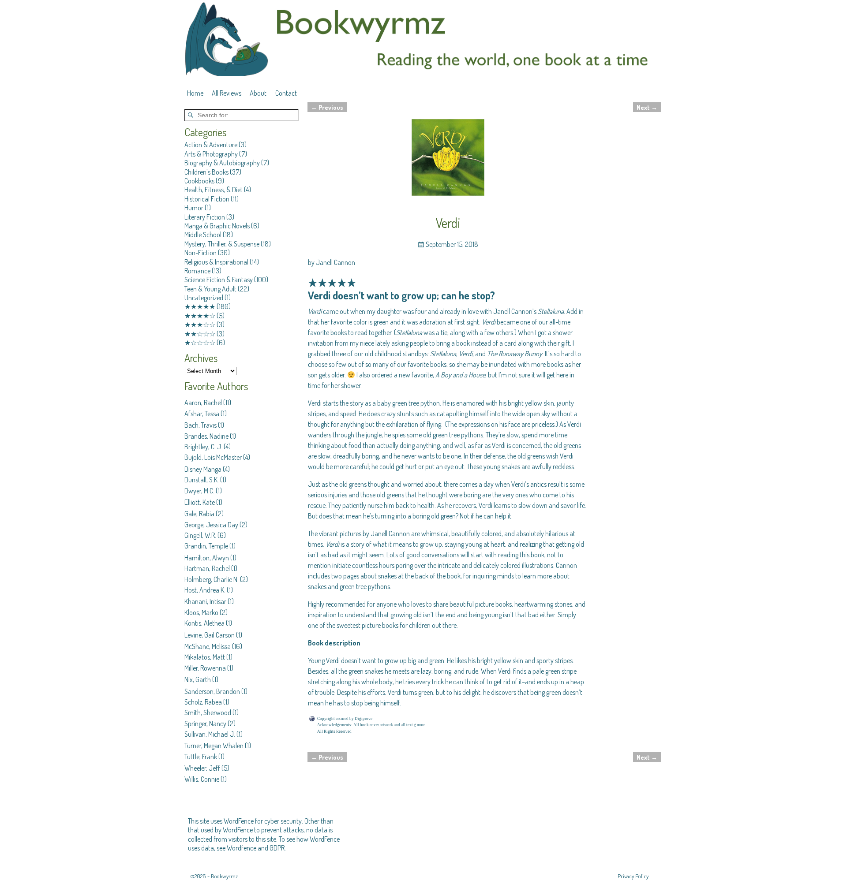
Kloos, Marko (201, 612)
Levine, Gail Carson (209, 634)
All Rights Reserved (334, 731)
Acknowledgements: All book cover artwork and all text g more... (372, 725)
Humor (193, 207)
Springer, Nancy (205, 723)
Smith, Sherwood (207, 712)
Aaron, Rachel (203, 402)
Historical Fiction (206, 198)
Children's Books (206, 172)
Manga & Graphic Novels (217, 225)
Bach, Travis (200, 425)
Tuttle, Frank (200, 756)
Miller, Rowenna (205, 668)
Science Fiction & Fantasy (218, 279)
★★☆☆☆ (199, 333)
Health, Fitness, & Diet (213, 189)
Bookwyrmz (224, 876)
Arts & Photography (211, 153)
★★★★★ (199, 306)
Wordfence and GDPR (256, 847)
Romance (197, 270)
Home (195, 93)
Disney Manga (202, 469)
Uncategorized (203, 297)
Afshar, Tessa (201, 413)
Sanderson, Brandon (212, 691)
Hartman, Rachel (207, 568)
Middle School (202, 234)
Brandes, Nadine (206, 436)
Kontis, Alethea (204, 623)
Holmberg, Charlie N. (211, 579)
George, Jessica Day (211, 524)
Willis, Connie (201, 779)
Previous (327, 107)
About (258, 93)
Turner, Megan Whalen (214, 745)
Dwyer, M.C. (199, 490)
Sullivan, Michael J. (209, 734)
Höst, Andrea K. (204, 590)
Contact (286, 93)
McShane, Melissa (207, 646)
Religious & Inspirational (216, 261)
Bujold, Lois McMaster (213, 457)
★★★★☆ (199, 315)
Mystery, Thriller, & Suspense (221, 243)
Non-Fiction (200, 252)
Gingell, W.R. (200, 535)
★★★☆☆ (199, 324)
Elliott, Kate (199, 502)
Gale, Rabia (199, 513)
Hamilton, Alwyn (206, 557)
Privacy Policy (633, 876)
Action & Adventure (210, 144)
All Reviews (226, 93)
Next (647, 107)
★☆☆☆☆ (199, 342)
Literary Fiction (204, 217)
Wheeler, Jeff (202, 768)
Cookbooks (199, 180)
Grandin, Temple (206, 545)
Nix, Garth (197, 679)
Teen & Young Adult (210, 288)
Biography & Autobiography (222, 162)
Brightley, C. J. (203, 446)
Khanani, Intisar (205, 601)
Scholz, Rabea (203, 702)
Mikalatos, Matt (204, 657)
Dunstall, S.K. (201, 479)
